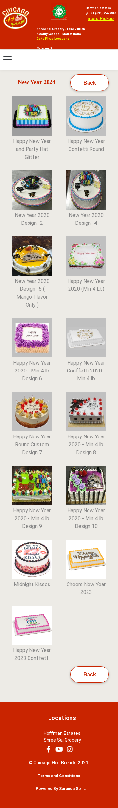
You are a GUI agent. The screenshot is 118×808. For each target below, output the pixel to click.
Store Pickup (101, 18)
